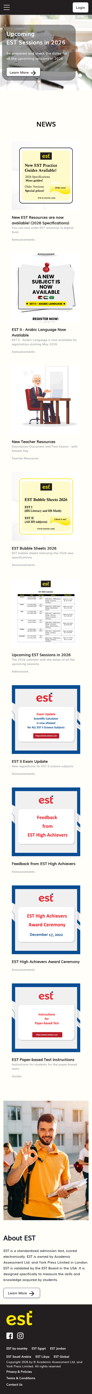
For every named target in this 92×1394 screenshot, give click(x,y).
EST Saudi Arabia (18, 1356)
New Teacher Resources (33, 441)
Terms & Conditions (20, 1378)
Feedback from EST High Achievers (44, 863)
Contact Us (14, 1384)
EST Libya (42, 1356)
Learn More (17, 1292)
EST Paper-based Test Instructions (43, 1059)
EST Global (61, 1356)
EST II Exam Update (30, 761)
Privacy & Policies (19, 1371)
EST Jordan (58, 1348)
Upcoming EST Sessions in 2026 (41, 654)
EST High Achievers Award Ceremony (46, 961)
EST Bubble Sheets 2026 (34, 548)
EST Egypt (39, 1348)
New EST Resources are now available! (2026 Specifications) (40, 219)
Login (80, 7)
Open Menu (7, 8)
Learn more (19, 72)
